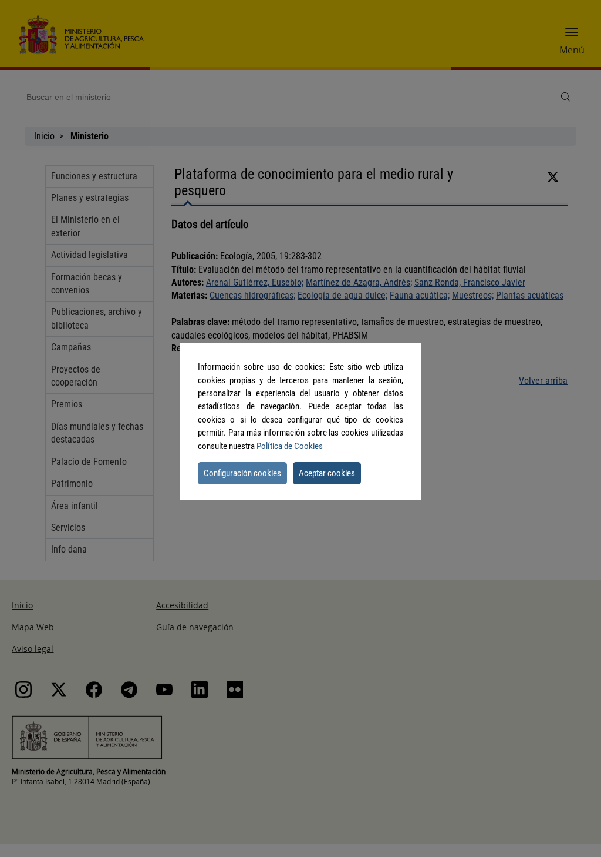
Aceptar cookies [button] (327, 473)
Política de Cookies (289, 446)
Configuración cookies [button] (242, 473)
